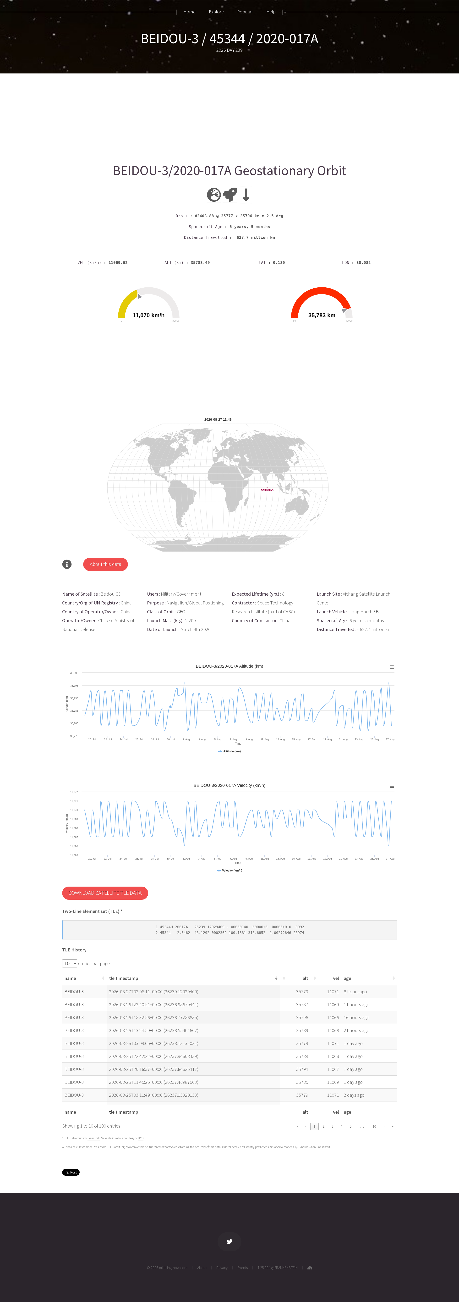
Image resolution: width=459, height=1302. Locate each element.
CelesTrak (93, 1138)
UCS (140, 1138)
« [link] (297, 1126)
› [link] (383, 1126)
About (202, 1267)
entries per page (93, 963)
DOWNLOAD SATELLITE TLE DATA (105, 893)
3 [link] (332, 1126)
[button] (102, 978)
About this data (105, 564)
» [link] (392, 1126)
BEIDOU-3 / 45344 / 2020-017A (229, 38)
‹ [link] (305, 1126)
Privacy (222, 1267)
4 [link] (341, 1126)
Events (242, 1267)
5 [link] (350, 1126)
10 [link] (374, 1126)
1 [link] (314, 1126)
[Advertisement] (205, 116)
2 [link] (323, 1126)
